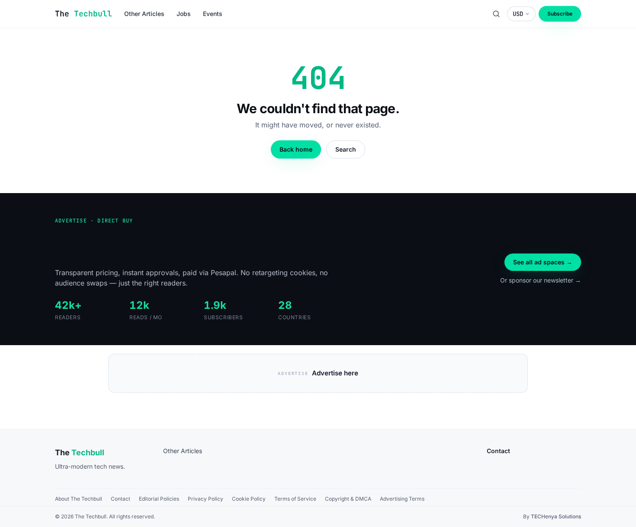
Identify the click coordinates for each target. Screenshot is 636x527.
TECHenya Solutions (556, 516)
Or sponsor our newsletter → (540, 280)
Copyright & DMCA (348, 498)
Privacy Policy (205, 498)
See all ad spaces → (542, 262)
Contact (120, 498)
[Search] (496, 14)
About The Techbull (78, 498)
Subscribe (559, 13)
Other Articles (182, 450)
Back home (295, 149)
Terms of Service (295, 498)
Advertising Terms (402, 498)
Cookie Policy (249, 498)
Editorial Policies (159, 498)
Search (345, 149)
